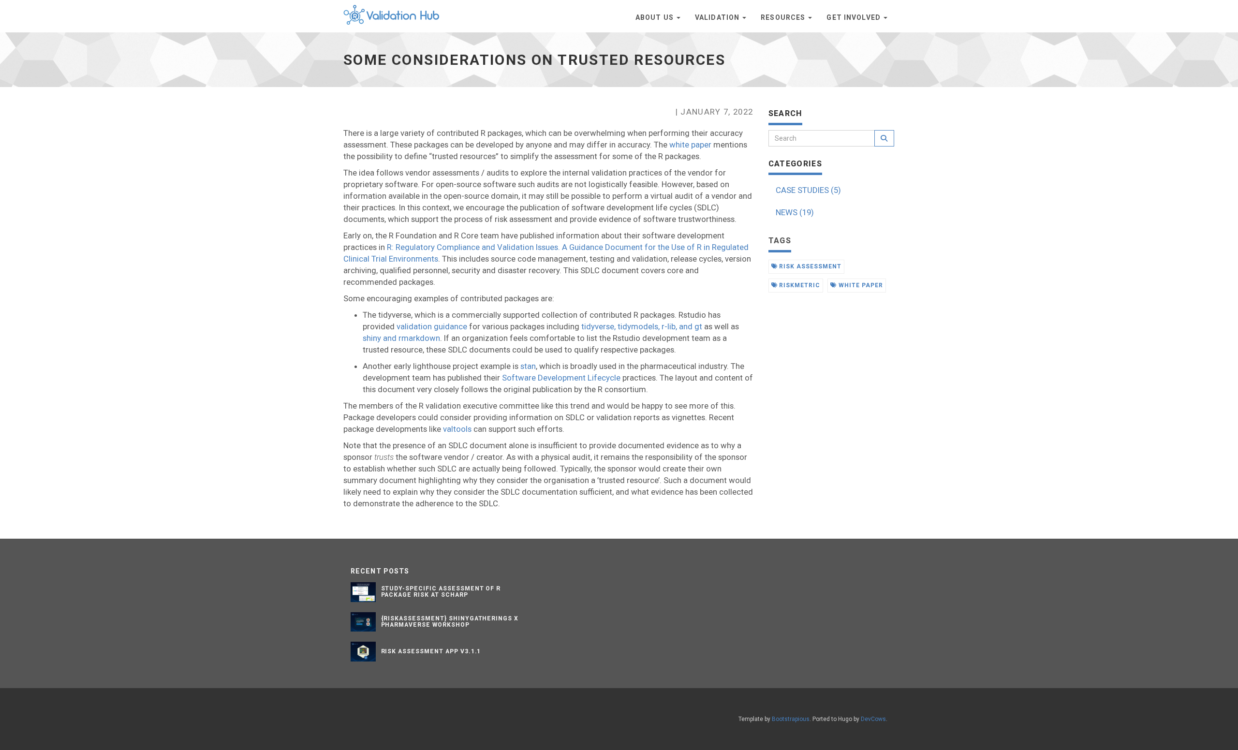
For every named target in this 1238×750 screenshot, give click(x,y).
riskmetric (798, 285)
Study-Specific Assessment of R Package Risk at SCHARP (441, 591)
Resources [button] (784, 17)
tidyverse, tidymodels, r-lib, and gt (641, 326)
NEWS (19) (795, 212)
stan (528, 366)
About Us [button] (655, 17)
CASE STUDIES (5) (808, 190)
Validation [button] (718, 17)
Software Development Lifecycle (561, 377)
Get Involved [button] (854, 17)
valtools (457, 429)
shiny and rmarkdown (401, 338)
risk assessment (809, 266)
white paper (690, 144)
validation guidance (432, 326)
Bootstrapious (791, 719)
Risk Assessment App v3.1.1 (431, 651)
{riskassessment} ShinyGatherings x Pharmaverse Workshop (450, 621)
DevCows (873, 719)
